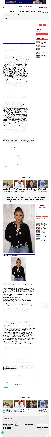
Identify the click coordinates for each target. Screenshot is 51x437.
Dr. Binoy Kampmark (29, 190)
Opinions (5, 18)
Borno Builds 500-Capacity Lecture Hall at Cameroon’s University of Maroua (44, 53)
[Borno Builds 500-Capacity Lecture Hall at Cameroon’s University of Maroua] (38, 53)
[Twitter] (41, 25)
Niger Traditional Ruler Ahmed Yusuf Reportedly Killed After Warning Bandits (44, 49)
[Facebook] (40, 25)
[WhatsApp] (45, 25)
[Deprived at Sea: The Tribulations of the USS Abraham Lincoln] (31, 184)
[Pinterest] (43, 25)
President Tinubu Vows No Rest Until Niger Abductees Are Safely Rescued (44, 46)
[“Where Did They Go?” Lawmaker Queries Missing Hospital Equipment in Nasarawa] (38, 42)
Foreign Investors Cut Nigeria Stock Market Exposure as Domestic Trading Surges (44, 56)
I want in (42, 427)
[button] (4, 7)
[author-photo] (3, 191)
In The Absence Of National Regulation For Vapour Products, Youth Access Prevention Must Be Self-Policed (10, 141)
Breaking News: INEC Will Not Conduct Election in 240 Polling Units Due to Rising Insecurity (27, 141)
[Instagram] (5, 428)
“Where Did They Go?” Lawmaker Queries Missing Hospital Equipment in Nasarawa (44, 42)
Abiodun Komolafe (11, 20)
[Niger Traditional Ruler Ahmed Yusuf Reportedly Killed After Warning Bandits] (38, 49)
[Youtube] (10, 428)
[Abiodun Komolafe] (4, 148)
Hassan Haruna (5, 191)
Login (32, 162)
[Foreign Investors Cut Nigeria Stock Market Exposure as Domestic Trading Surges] (38, 56)
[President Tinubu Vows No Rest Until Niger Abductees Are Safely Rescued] (38, 46)
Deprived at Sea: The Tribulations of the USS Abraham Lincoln (31, 189)
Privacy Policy (45, 35)
